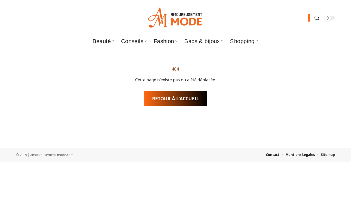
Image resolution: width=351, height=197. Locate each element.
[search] (317, 18)
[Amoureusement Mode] (175, 18)
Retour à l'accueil (175, 98)
